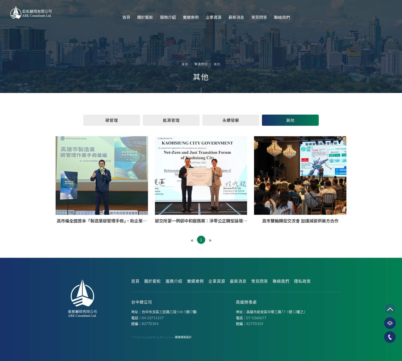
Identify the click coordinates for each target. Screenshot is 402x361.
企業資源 (213, 17)
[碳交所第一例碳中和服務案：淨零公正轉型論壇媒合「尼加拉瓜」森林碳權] (201, 180)
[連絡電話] (390, 337)
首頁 (126, 17)
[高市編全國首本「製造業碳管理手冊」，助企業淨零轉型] (102, 180)
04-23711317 (153, 318)
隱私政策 (302, 281)
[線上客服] (390, 323)
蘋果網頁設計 (183, 337)
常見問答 (259, 17)
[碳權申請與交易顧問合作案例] (201, 46)
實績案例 (191, 17)
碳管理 (111, 120)
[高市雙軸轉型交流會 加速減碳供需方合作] (300, 180)
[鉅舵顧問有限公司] (31, 13)
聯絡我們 (282, 17)
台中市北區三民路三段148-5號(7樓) (169, 312)
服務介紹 (168, 17)
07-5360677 (256, 318)
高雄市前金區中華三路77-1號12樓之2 (275, 312)
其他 (217, 64)
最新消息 (236, 17)
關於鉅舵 (145, 17)
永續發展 (230, 120)
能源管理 (171, 120)
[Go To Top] (390, 309)
